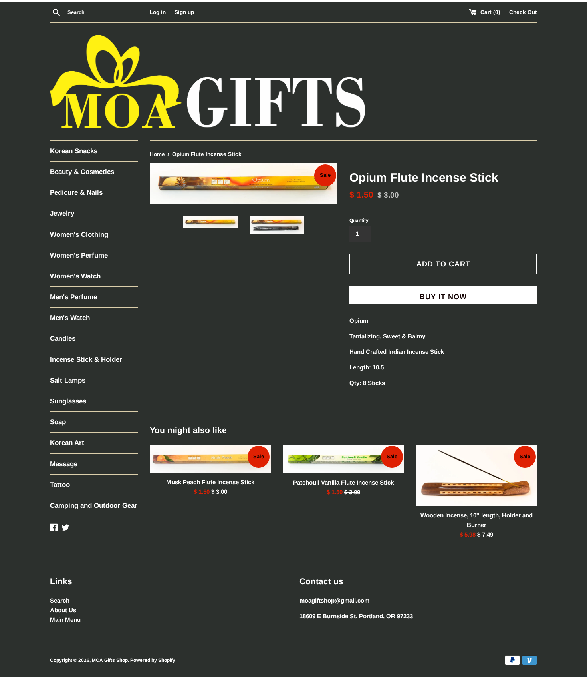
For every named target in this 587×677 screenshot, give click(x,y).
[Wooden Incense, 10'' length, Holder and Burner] (476, 476)
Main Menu (65, 619)
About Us (63, 610)
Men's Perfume (73, 297)
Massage (63, 464)
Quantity (359, 220)
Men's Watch (70, 318)
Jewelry (62, 213)
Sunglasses (68, 401)
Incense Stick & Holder (86, 359)
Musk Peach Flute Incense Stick (210, 481)
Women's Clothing (79, 234)
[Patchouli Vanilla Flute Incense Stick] (343, 459)
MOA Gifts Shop (110, 660)
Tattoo (60, 485)
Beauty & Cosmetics (82, 172)
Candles (62, 338)
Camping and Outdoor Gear (93, 505)
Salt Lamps (67, 380)
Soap (58, 422)
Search (59, 600)
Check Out (523, 12)
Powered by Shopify (152, 660)
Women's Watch (75, 276)
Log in (158, 12)
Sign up (184, 12)
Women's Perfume (79, 255)
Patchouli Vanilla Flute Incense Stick (343, 482)
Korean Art (67, 443)
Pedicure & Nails (76, 192)
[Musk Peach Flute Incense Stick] (210, 459)
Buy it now (443, 297)
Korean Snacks (73, 151)
